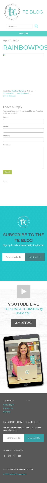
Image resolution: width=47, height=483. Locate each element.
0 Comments (8, 93)
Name (5, 117)
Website (6, 136)
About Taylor (8, 405)
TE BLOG (33, 12)
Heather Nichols (18, 91)
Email (5, 126)
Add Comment (23, 93)
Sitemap (7, 412)
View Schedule (23, 323)
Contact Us (8, 408)
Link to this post (9, 96)
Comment (7, 145)
